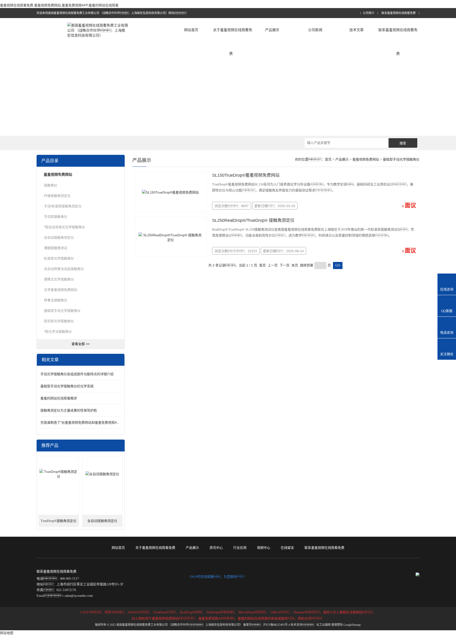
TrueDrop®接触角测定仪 (58, 521)
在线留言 (287, 548)
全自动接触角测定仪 (59, 237)
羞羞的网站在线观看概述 (58, 398)
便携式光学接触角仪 (59, 279)
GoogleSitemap (352, 624)
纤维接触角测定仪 (57, 196)
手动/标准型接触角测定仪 (62, 206)
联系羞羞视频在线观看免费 (398, 13)
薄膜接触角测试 (55, 248)
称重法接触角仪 (55, 300)
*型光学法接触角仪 (58, 331)
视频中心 (263, 548)
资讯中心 (216, 548)
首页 (328, 159)
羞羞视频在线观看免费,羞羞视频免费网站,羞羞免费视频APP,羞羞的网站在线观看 (59, 5)
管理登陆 (337, 624)
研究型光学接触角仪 (59, 321)
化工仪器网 (323, 624)
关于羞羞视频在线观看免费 (232, 42)
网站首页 (191, 30)
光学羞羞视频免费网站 (60, 290)
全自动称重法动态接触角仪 (64, 269)
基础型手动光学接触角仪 (62, 311)
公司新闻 (315, 30)
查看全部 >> (80, 344)
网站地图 (6, 633)
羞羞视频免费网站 (365, 159)
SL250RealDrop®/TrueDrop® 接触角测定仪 (253, 220)
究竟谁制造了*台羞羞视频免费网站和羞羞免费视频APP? (81, 422)
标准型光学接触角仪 (59, 258)
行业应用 (240, 548)
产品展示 (272, 30)
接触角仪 (50, 185)
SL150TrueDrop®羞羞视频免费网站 (246, 175)
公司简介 (368, 13)
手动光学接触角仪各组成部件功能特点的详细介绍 (77, 374)
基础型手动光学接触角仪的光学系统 (67, 386)
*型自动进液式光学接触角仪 (64, 227)
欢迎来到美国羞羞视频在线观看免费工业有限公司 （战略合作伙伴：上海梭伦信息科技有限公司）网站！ (112, 13)
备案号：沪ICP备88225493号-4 (266, 624)
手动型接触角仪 (55, 216)
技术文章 (356, 30)
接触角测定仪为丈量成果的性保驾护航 (68, 410)
